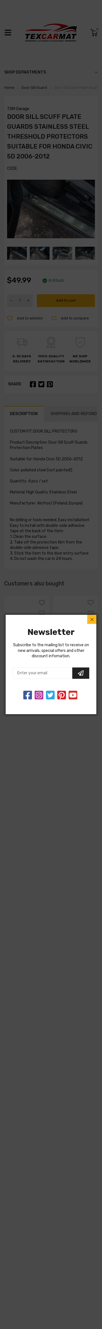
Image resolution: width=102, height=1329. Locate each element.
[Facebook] (28, 695)
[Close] (91, 619)
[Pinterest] (62, 695)
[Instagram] (50, 695)
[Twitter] (39, 695)
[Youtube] (73, 695)
